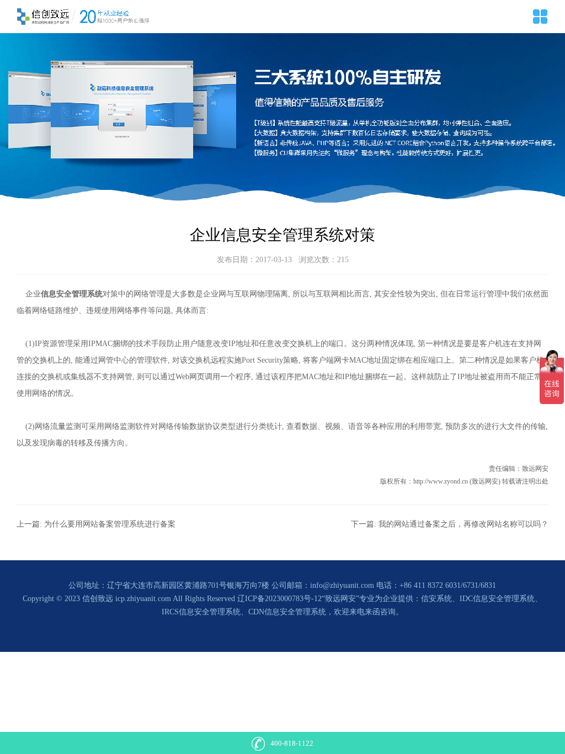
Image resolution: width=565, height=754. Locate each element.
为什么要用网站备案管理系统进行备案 (109, 524)
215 (343, 260)
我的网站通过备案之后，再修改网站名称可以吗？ (463, 524)
